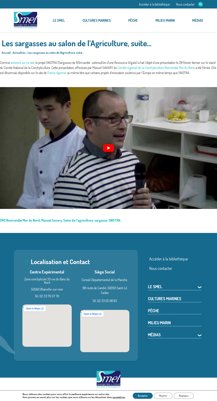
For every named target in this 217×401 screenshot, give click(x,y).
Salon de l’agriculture (78, 220)
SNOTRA (114, 220)
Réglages (184, 395)
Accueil (6, 52)
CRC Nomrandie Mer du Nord (20, 220)
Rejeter (163, 395)
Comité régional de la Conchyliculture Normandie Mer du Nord (155, 67)
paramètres (119, 397)
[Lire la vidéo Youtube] (108, 148)
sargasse (100, 220)
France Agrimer (56, 72)
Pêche (133, 20)
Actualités (19, 52)
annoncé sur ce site (22, 62)
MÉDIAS (197, 20)
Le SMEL (59, 20)
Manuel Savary (51, 220)
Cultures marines (97, 20)
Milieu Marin (165, 20)
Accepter (143, 395)
